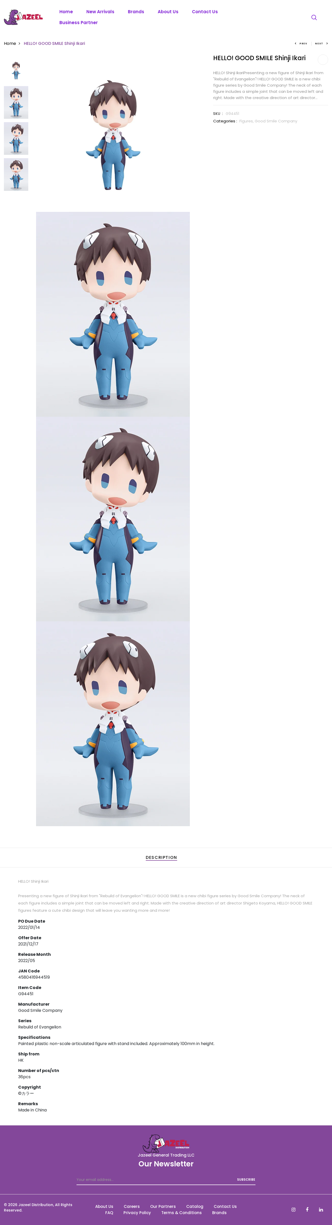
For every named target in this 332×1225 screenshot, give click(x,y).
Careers (132, 1206)
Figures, (247, 121)
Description (161, 857)
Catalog (194, 1206)
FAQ (109, 1212)
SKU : (218, 113)
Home (66, 12)
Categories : (225, 121)
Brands (136, 12)
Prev (303, 43)
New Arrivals (100, 12)
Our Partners (163, 1206)
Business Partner (78, 22)
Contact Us (205, 12)
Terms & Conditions (181, 1212)
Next (319, 43)
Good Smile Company (276, 121)
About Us (168, 12)
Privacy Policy (137, 1212)
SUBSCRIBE (246, 1179)
